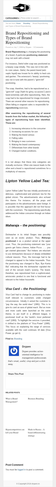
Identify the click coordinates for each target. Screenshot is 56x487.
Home (18, 23)
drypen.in (36, 484)
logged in (22, 469)
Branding (26, 23)
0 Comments (38, 47)
